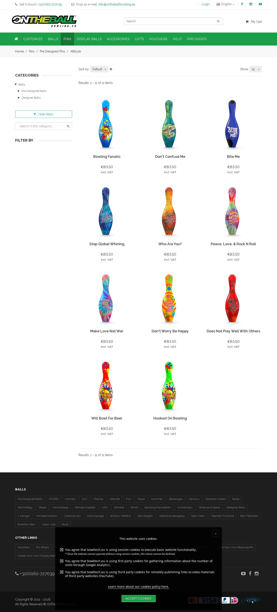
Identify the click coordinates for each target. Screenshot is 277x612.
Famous (194, 499)
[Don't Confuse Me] (170, 124)
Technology (25, 507)
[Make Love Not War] (107, 298)
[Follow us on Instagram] (251, 4)
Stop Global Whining (106, 244)
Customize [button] (33, 39)
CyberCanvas (72, 515)
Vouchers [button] (158, 39)
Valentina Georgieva (172, 515)
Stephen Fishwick (222, 515)
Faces (141, 499)
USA (105, 507)
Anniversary (185, 507)
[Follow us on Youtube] (260, 4)
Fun (128, 499)
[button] (16, 39)
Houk (65, 524)
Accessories (118, 39)
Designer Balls (31, 97)
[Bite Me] (233, 124)
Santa (235, 499)
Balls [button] (53, 39)
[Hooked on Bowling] (170, 385)
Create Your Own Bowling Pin (234, 547)
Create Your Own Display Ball (37, 555)
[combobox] (99, 69)
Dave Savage (95, 515)
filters (46, 114)
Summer (157, 499)
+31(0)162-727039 (37, 573)
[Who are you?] (170, 211)
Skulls (134, 507)
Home (19, 51)
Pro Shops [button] (197, 39)
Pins (32, 51)
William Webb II (120, 515)
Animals (70, 499)
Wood (42, 507)
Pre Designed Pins (52, 51)
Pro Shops (42, 547)
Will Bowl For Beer (106, 418)
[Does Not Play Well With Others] (233, 298)
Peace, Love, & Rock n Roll (233, 244)
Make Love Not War (106, 331)
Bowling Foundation (158, 507)
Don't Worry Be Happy (170, 331)
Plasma (98, 499)
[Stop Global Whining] (107, 211)
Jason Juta (48, 524)
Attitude (115, 499)
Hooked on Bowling (170, 418)
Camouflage (60, 507)
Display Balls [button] (89, 39)
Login (206, 4)
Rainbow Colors (216, 499)
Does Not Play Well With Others (233, 331)
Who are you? (170, 244)
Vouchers (24, 547)
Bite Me (233, 157)
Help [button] (177, 39)
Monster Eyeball (85, 507)
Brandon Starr (27, 524)
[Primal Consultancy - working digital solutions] (250, 600)
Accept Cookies (138, 598)
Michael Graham (47, 515)
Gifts (139, 39)
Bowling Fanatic (107, 157)
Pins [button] (67, 39)
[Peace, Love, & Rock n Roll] (233, 211)
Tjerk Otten (198, 515)
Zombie (119, 507)
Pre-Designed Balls (34, 91)
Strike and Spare (209, 507)
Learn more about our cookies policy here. (138, 586)
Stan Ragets (145, 515)
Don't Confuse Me (170, 157)
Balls (21, 84)
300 (84, 499)
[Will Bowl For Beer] (107, 385)
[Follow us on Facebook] (242, 4)
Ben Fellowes (249, 515)
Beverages (176, 499)
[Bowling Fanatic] (107, 124)
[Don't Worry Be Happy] (170, 298)
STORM (53, 499)
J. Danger (24, 515)
